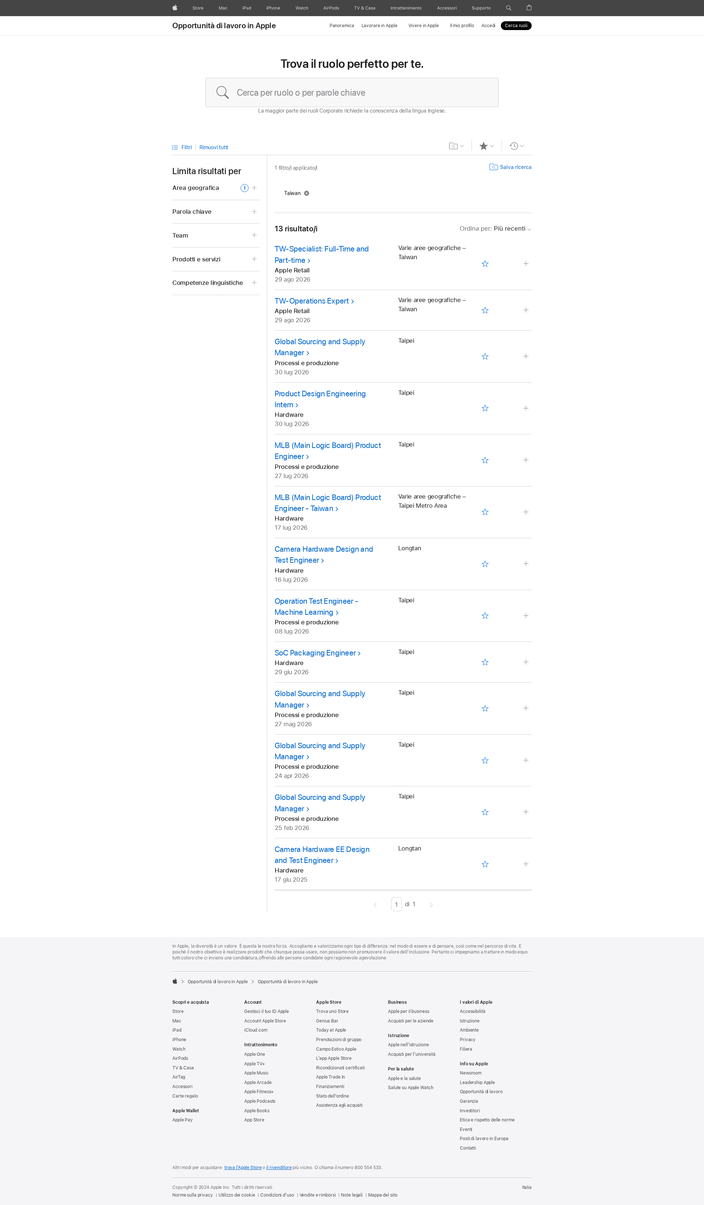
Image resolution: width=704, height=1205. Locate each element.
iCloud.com (255, 1030)
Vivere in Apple (423, 25)
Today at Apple (331, 1030)
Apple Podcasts (259, 1101)
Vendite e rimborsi (318, 1195)
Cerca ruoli (516, 25)
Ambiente (469, 1030)
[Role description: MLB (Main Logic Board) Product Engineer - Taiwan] (527, 512)
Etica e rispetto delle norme (487, 1120)
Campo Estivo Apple (336, 1049)
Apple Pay (182, 1120)
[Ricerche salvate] (456, 146)
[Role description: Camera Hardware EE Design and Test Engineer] (527, 864)
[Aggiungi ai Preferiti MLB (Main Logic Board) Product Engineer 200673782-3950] (484, 460)
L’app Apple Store (334, 1058)
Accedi (488, 25)
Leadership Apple (477, 1082)
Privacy (468, 1039)
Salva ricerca (516, 167)
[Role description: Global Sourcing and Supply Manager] (527, 356)
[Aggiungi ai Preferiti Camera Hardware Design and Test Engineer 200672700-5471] (484, 563)
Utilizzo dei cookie (237, 1195)
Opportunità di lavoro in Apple (224, 25)
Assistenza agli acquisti (339, 1105)
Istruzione (470, 1021)
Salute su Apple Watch (410, 1087)
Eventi (466, 1129)
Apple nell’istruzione (408, 1044)
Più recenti (492, 228)
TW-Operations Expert (312, 300)
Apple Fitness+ (259, 1091)
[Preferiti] (486, 146)
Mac (176, 1021)
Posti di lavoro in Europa (484, 1138)
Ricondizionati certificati (340, 1067)
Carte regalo (185, 1096)
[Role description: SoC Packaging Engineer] (527, 662)
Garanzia (469, 1101)
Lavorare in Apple (379, 25)
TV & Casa (183, 1067)
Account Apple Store (265, 1021)
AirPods (180, 1058)
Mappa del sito (382, 1195)
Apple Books (257, 1110)
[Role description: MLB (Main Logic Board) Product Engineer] (527, 460)
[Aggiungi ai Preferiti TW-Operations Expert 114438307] (484, 310)
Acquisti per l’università (412, 1054)
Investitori (470, 1110)
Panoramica (342, 25)
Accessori (182, 1086)
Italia (527, 1187)
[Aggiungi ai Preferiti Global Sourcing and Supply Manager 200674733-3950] (484, 356)
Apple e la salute (404, 1078)
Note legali (352, 1195)
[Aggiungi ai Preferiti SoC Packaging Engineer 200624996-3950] (484, 662)
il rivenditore (279, 1167)
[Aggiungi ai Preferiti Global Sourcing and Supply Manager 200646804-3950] (484, 812)
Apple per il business (408, 1011)
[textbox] (352, 92)
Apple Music (256, 1073)
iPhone (179, 1039)
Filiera (466, 1049)
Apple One (254, 1054)
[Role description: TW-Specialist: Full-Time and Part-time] (527, 264)
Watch (178, 1049)
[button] (508, 8)
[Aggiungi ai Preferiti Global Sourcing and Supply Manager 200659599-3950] (484, 760)
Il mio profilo (462, 25)
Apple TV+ (254, 1063)
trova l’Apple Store (243, 1167)
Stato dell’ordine (332, 1096)
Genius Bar (327, 1021)
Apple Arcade (258, 1082)
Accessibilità (472, 1011)
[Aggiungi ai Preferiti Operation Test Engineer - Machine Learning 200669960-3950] (484, 615)
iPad (177, 1030)
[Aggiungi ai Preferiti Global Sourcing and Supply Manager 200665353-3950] (484, 708)
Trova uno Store (332, 1011)
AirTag (178, 1077)
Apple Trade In (330, 1077)
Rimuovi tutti (213, 147)
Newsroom (470, 1073)
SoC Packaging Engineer (315, 652)
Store (177, 1011)
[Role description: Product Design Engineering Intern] (527, 408)
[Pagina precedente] (375, 904)
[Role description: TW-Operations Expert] (527, 310)
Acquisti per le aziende (410, 1021)
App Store (254, 1120)
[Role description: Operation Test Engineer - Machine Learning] (527, 616)
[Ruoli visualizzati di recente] (516, 146)
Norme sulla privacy (192, 1195)
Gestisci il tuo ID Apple (266, 1011)
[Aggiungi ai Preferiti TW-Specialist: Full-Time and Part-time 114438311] (484, 264)
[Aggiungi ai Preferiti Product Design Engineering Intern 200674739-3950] (484, 408)
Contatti (468, 1148)
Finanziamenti (330, 1086)
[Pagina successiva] (431, 904)
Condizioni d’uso (277, 1195)
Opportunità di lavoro (481, 1091)
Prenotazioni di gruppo (339, 1039)
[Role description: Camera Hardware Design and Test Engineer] (527, 564)
